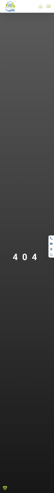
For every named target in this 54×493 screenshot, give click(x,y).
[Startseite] (40, 6)
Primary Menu (49, 6)
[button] (27, 488)
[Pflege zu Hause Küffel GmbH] (10, 6)
